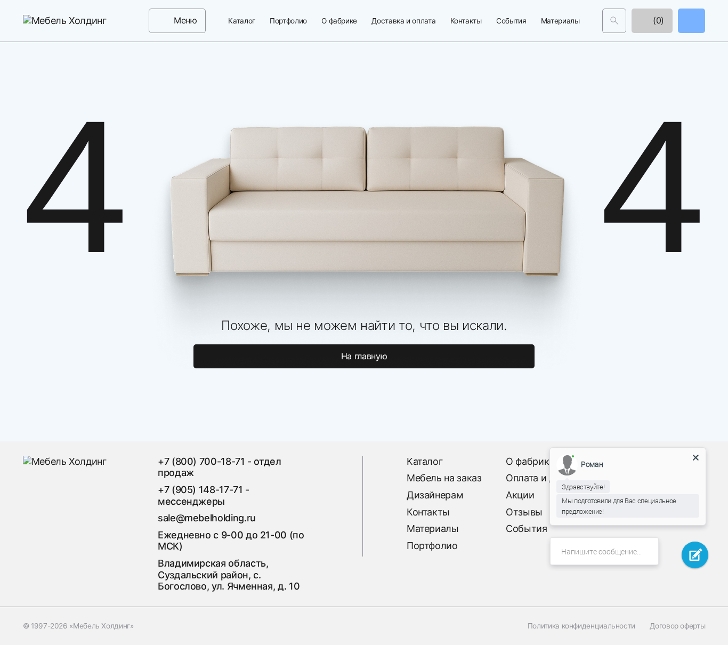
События (511, 21)
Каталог (241, 21)
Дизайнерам (435, 495)
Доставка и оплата (403, 21)
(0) (658, 20)
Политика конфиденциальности (581, 626)
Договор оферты (677, 626)
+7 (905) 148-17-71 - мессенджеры (203, 495)
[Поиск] (614, 21)
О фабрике (339, 21)
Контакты (466, 21)
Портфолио (288, 21)
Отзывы (524, 512)
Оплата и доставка (548, 477)
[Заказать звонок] (691, 21)
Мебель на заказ (444, 477)
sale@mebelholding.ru (207, 517)
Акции (520, 495)
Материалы (560, 21)
